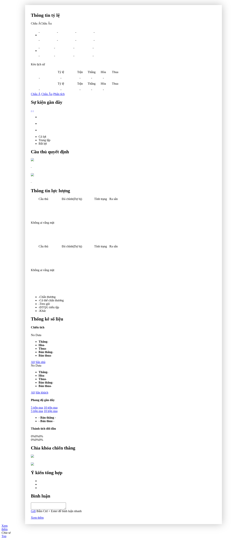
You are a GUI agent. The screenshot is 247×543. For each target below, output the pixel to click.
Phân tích (59, 94)
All (33, 362)
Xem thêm (37, 517)
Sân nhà (40, 362)
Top (4, 536)
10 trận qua (51, 407)
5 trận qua (37, 407)
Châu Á (36, 94)
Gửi (33, 511)
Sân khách (42, 392)
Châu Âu (46, 94)
